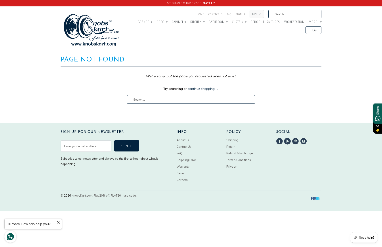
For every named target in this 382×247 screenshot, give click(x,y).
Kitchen (197, 22)
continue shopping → (203, 89)
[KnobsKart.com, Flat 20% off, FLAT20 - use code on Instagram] (304, 141)
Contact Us (215, 14)
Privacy (231, 166)
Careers (182, 180)
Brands (145, 22)
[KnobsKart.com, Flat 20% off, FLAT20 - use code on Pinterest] (296, 141)
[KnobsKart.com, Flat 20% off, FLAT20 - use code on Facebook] (280, 141)
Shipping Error (186, 160)
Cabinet (179, 22)
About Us (183, 140)
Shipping (232, 140)
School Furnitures (265, 22)
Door (162, 22)
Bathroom (218, 22)
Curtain (239, 22)
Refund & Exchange (239, 153)
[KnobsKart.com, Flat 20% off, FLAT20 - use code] (91, 30)
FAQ (229, 14)
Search (182, 173)
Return (230, 146)
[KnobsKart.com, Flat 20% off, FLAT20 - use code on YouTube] (288, 141)
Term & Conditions (238, 160)
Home (200, 14)
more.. (315, 22)
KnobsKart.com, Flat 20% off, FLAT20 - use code (104, 195)
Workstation (294, 22)
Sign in (240, 14)
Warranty (183, 166)
